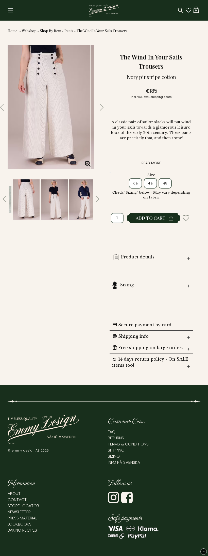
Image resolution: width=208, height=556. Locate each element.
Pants (68, 30)
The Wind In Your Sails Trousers (102, 30)
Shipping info (130, 336)
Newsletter (19, 512)
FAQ (111, 432)
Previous (3, 105)
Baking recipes (22, 530)
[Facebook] (127, 500)
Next (98, 105)
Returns (116, 438)
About (14, 494)
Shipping (116, 450)
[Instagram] (114, 500)
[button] (188, 10)
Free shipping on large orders (147, 348)
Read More (151, 162)
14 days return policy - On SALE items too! (150, 362)
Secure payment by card (141, 325)
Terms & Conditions (128, 444)
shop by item (50, 30)
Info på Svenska (124, 462)
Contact (17, 500)
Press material (22, 518)
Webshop (29, 30)
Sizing (127, 284)
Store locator (23, 506)
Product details (137, 256)
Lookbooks (19, 524)
